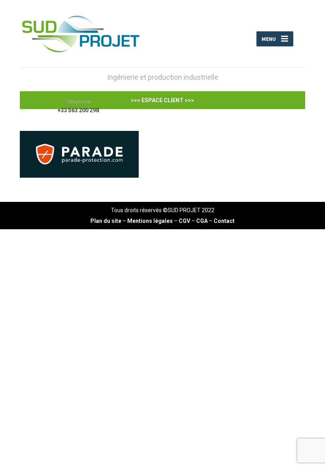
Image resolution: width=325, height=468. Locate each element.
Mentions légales (150, 221)
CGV (184, 221)
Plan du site (105, 221)
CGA (202, 221)
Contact (224, 221)
